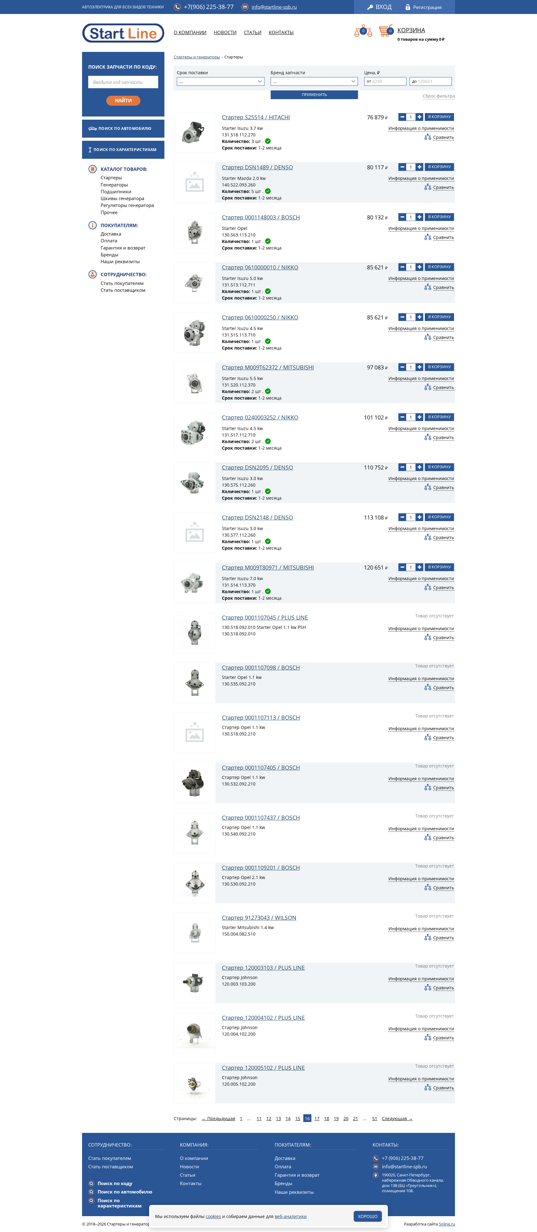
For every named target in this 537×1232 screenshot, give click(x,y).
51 (374, 1118)
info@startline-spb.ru (274, 7)
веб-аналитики (291, 1216)
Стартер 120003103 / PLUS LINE (263, 967)
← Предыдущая (218, 1118)
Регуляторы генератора (127, 205)
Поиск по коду (115, 1183)
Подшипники (116, 191)
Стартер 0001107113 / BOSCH (261, 717)
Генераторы (114, 184)
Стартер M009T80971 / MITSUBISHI (268, 567)
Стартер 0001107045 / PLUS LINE (265, 617)
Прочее (109, 212)
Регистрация (427, 7)
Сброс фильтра (439, 96)
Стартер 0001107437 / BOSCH (261, 817)
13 (278, 1118)
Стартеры (111, 177)
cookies (213, 1216)
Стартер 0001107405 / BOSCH (261, 767)
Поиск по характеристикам (125, 149)
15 (297, 1118)
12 (268, 1118)
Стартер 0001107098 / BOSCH (261, 667)
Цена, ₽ (372, 73)
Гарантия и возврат (123, 248)
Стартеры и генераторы (197, 57)
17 (316, 1118)
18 (326, 1118)
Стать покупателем (122, 283)
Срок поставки (192, 73)
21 (355, 1118)
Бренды (109, 254)
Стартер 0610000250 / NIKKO (260, 317)
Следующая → (397, 1118)
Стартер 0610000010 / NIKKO (260, 267)
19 (336, 1118)
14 (288, 1118)
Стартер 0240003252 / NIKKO (260, 417)
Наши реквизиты (120, 261)
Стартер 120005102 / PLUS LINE (263, 1067)
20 (345, 1118)
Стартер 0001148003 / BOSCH (261, 217)
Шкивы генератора (122, 198)
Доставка (111, 234)
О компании (190, 32)
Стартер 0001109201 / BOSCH (261, 867)
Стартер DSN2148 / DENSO (257, 517)
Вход (384, 7)
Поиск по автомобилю (125, 128)
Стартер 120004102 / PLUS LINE (263, 1017)
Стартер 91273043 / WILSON (259, 917)
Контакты (281, 32)
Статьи (252, 32)
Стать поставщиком (123, 290)
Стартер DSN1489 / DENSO (257, 167)
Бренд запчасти (288, 73)
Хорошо (368, 1216)
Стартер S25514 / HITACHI (256, 117)
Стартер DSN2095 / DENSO (257, 467)
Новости (225, 32)
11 (259, 1118)
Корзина (411, 30)
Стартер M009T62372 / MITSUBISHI (268, 367)
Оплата (109, 240)
